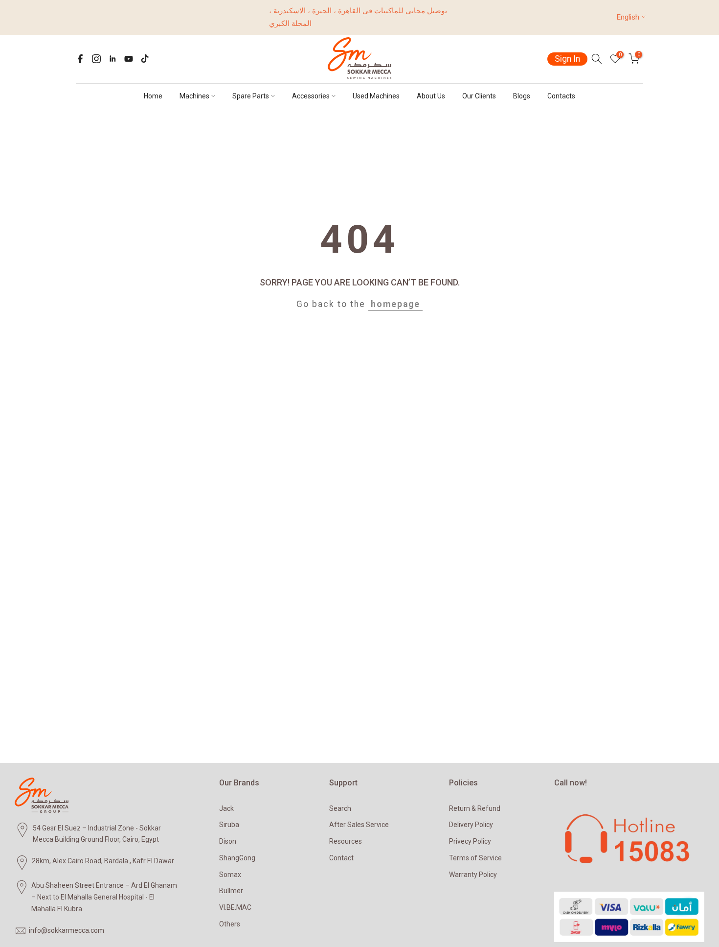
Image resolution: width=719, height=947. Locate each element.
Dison (227, 841)
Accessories (311, 96)
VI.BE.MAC (235, 907)
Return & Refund (474, 808)
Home (153, 96)
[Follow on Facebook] (80, 59)
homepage (395, 304)
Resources (345, 841)
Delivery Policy (471, 825)
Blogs (521, 96)
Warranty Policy (473, 874)
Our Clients (479, 96)
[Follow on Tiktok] (144, 59)
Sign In (567, 59)
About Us (431, 96)
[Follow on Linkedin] (112, 59)
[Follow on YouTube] (128, 59)
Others (229, 924)
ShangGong (237, 858)
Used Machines (376, 96)
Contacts (561, 96)
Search (340, 808)
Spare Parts (250, 96)
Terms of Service (475, 858)
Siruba (229, 825)
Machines (194, 96)
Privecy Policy (470, 841)
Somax (230, 874)
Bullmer (231, 891)
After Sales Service (359, 825)
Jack (226, 808)
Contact (341, 858)
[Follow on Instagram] (96, 59)
